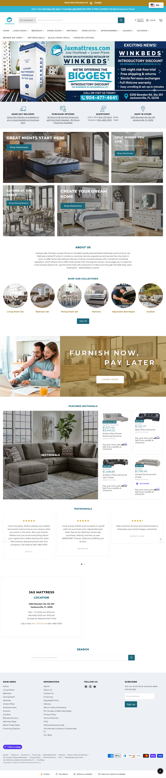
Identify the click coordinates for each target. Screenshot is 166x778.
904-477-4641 (53, 9)
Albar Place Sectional (145, 430)
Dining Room (54, 30)
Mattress (71, 30)
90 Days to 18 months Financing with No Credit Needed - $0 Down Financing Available (63, 120)
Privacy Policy (50, 715)
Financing (48, 697)
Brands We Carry (13, 38)
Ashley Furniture (109, 439)
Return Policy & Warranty (55, 708)
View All (83, 321)
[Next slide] (159, 71)
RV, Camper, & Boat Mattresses (57, 711)
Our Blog (48, 735)
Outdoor (142, 30)
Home (6, 30)
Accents (127, 30)
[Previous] (5, 539)
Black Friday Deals (59, 38)
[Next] (161, 539)
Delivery (47, 704)
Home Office (89, 30)
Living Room (20, 30)
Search (47, 686)
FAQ (46, 722)
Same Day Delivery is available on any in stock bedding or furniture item (23, 120)
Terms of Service (51, 718)
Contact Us (49, 693)
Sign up (131, 704)
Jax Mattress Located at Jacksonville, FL (18, 760)
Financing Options (83, 38)
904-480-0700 (74, 9)
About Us (48, 690)
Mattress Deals (36, 38)
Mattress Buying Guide (54, 725)
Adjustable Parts (51, 700)
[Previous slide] (6, 71)
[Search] (121, 20)
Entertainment (109, 30)
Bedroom (37, 30)
